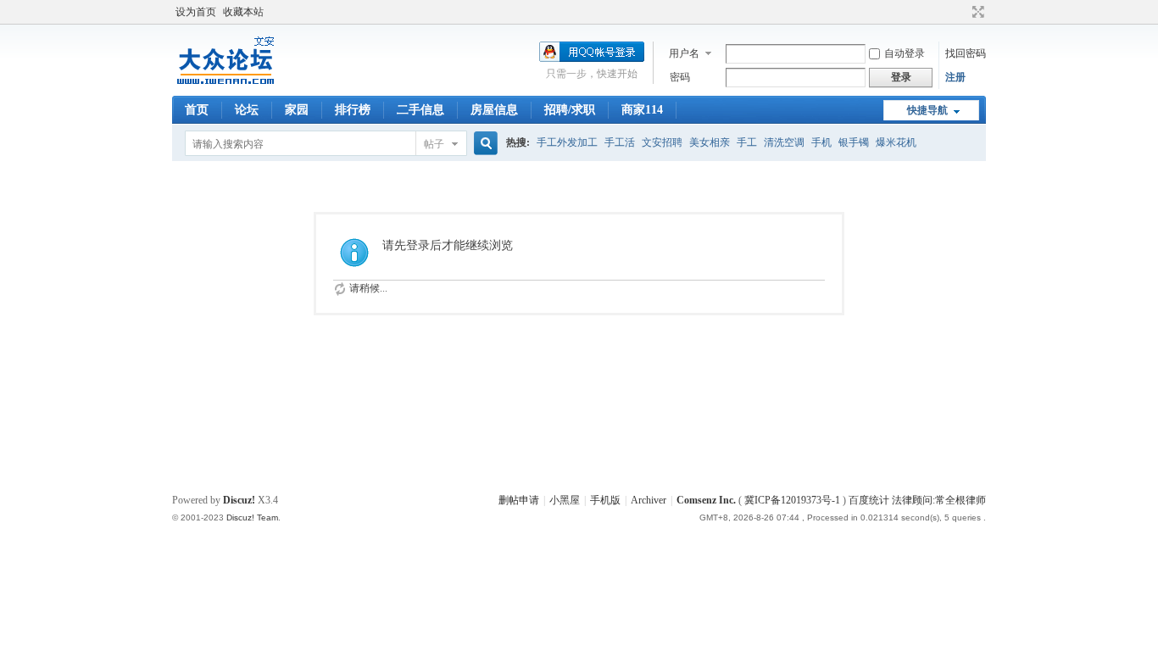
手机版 (605, 500)
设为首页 (195, 12)
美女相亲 (709, 142)
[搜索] (483, 143)
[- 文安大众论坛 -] (226, 86)
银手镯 (853, 142)
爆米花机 (896, 142)
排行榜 (352, 109)
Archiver (648, 500)
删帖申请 (518, 500)
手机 (821, 142)
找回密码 (965, 53)
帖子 (434, 144)
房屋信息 (494, 109)
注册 (955, 77)
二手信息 (420, 109)
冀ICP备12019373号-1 (792, 500)
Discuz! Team (252, 517)
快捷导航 (927, 110)
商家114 (642, 109)
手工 (747, 142)
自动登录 (904, 53)
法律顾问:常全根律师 (939, 500)
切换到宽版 (976, 11)
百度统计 (869, 500)
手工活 (619, 142)
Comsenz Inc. (706, 500)
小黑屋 (564, 500)
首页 (197, 109)
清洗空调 (784, 142)
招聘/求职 (569, 109)
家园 (297, 109)
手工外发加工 (567, 142)
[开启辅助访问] (962, 11)
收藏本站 (243, 12)
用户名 (684, 53)
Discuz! (239, 500)
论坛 (247, 109)
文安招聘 (662, 142)
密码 (680, 77)
